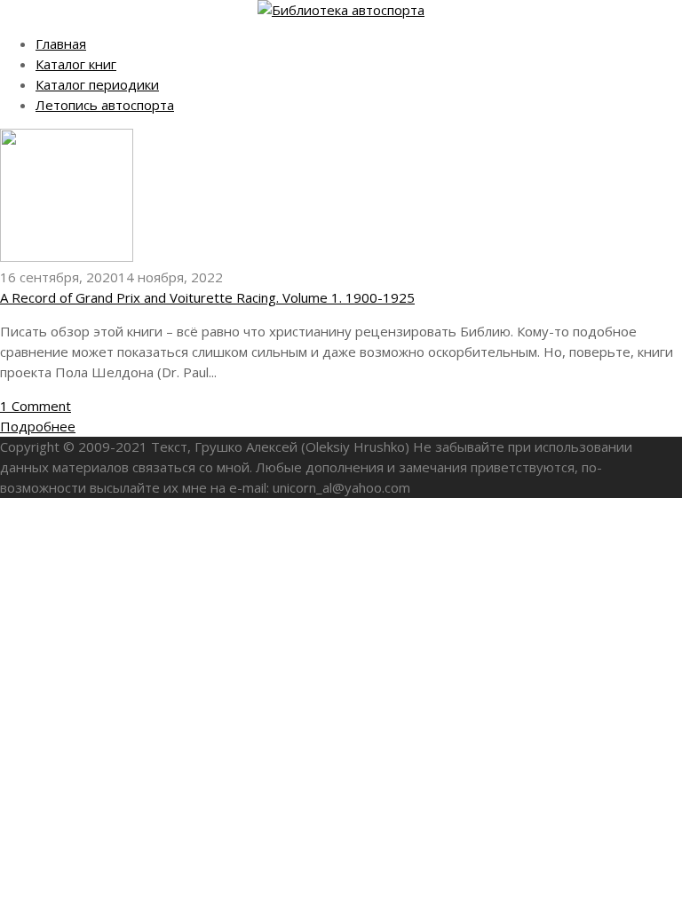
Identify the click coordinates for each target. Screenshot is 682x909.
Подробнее (37, 426)
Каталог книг (76, 64)
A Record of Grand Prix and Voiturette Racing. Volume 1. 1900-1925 (207, 297)
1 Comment (35, 406)
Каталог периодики (97, 84)
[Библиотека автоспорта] (341, 10)
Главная (61, 43)
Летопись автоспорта (105, 105)
